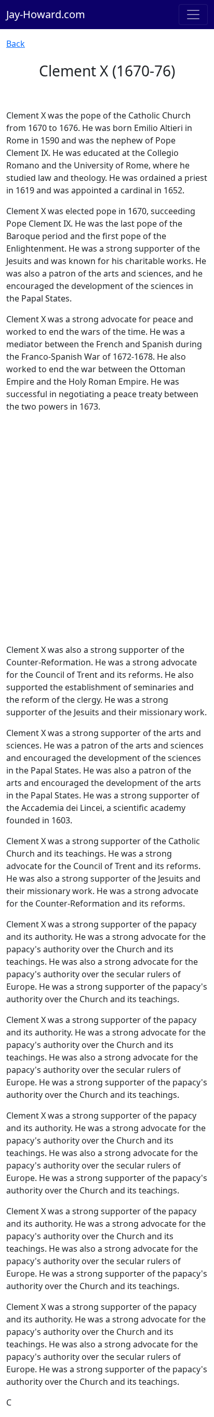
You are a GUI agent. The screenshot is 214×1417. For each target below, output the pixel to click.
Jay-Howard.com (45, 14)
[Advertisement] (107, 528)
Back (15, 43)
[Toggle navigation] (193, 14)
